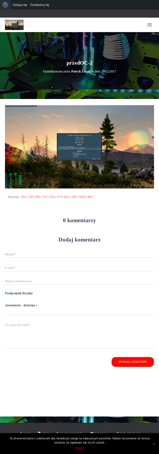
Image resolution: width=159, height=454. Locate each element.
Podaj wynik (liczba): (19, 293)
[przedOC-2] (79, 146)
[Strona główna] (16, 25)
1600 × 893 (85, 197)
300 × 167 (41, 197)
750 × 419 (55, 197)
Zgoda (80, 447)
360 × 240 (70, 197)
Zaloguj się (19, 4)
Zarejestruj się (39, 4)
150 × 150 (26, 197)
